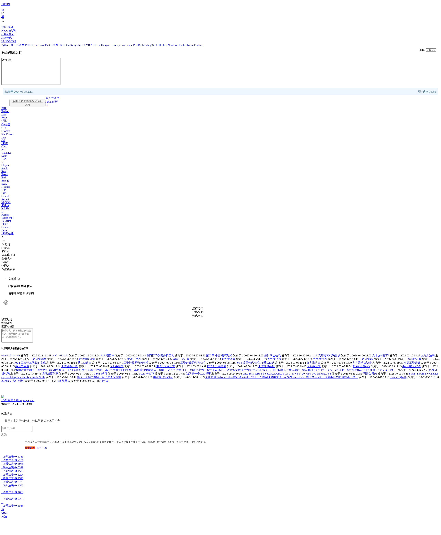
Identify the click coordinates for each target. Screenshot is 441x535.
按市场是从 (63, 380)
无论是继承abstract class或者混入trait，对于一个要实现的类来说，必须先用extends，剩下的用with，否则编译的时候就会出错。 (281, 377)
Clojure (5, 165)
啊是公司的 (370, 373)
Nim (170, 45)
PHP (28, 45)
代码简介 (197, 312)
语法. (4, 512)
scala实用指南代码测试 (326, 355)
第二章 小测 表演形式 (219, 355)
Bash (141, 45)
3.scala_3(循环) (398, 377)
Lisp (176, 45)
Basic (4, 230)
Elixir (4, 223)
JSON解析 (51, 101)
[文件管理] (220, 16)
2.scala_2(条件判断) (12, 380)
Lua (123, 45)
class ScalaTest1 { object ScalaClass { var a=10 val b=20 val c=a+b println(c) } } (287, 373)
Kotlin (66, 45)
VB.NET (91, 45)
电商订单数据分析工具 (160, 355)
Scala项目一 (107, 355)
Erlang (148, 45)
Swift (100, 45)
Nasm (190, 45)
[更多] (105, 380)
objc (79, 45)
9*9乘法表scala (361, 366)
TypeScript (7, 217)
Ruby (73, 45)
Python (5, 45)
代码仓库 (197, 315)
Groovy (116, 45)
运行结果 (197, 308)
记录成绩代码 (50, 373)
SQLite (35, 45)
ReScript (6, 220)
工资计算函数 (38, 359)
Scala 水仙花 (146, 373)
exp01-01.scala (60, 355)
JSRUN (5, 4)
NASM (5, 208)
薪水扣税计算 (87, 359)
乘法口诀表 (134, 359)
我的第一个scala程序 (198, 373)
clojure (107, 45)
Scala (155, 45)
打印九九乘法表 (165, 366)
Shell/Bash (7, 134)
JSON (4, 143)
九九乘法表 (428, 355)
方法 (4, 516)
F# (84, 45)
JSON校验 (7, 233)
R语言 (55, 45)
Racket (183, 45)
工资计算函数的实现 (136, 362)
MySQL (6, 202)
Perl (135, 45)
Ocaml (5, 196)
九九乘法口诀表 (362, 362)
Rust (42, 45)
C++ (13, 45)
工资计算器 (366, 359)
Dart (48, 45)
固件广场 (42, 447)
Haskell (163, 45)
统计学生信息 (272, 355)
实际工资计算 (181, 359)
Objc (4, 146)
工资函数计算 (413, 359)
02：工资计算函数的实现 (30, 362)
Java (3, 114)
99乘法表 (12, 456)
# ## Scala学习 (98, 373)
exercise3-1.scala (10, 355)
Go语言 (20, 45)
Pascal (129, 45)
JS (46, 105)
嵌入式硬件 (52, 98)
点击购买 (30, 447)
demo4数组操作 (411, 366)
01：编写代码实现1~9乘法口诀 (256, 362)
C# (61, 45)
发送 (4, 434)
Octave (5, 227)
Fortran (198, 45)
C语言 (5, 120)
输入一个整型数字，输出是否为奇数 (99, 377)
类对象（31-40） (163, 377)
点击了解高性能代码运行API (27, 103)
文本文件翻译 (380, 355)
